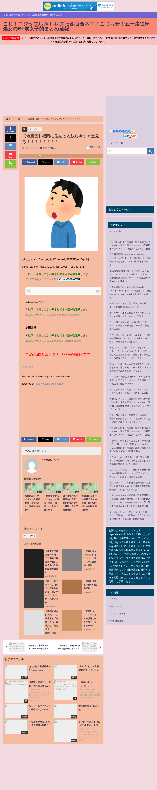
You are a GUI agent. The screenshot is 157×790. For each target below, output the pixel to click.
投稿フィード (115, 606)
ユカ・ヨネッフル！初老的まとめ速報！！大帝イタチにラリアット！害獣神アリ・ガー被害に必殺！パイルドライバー (129, 418)
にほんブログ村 (115, 143)
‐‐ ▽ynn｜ (36, 129)
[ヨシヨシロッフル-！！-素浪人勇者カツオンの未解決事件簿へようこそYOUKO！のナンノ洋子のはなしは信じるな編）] (129, 473)
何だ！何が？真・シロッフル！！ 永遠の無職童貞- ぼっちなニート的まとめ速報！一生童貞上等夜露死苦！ (129, 338)
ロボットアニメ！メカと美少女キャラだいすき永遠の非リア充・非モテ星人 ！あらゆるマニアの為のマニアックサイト (130, 367)
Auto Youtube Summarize (49, 383)
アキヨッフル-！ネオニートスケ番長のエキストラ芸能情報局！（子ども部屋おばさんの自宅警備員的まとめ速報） (129, 460)
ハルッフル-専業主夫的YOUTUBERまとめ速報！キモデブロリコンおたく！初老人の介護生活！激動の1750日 (129, 380)
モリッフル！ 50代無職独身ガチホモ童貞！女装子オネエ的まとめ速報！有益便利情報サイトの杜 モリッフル (130, 486)
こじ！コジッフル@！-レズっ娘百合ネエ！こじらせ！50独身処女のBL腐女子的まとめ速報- (129, 325)
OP (24, 129)
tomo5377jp (95, 147)
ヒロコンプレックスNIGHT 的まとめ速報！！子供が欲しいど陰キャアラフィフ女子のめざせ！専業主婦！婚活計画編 (129, 515)
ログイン (113, 599)
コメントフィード (117, 613)
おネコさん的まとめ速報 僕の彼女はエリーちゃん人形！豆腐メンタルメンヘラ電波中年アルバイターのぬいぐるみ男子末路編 (129, 245)
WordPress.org (116, 621)
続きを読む (27, 367)
